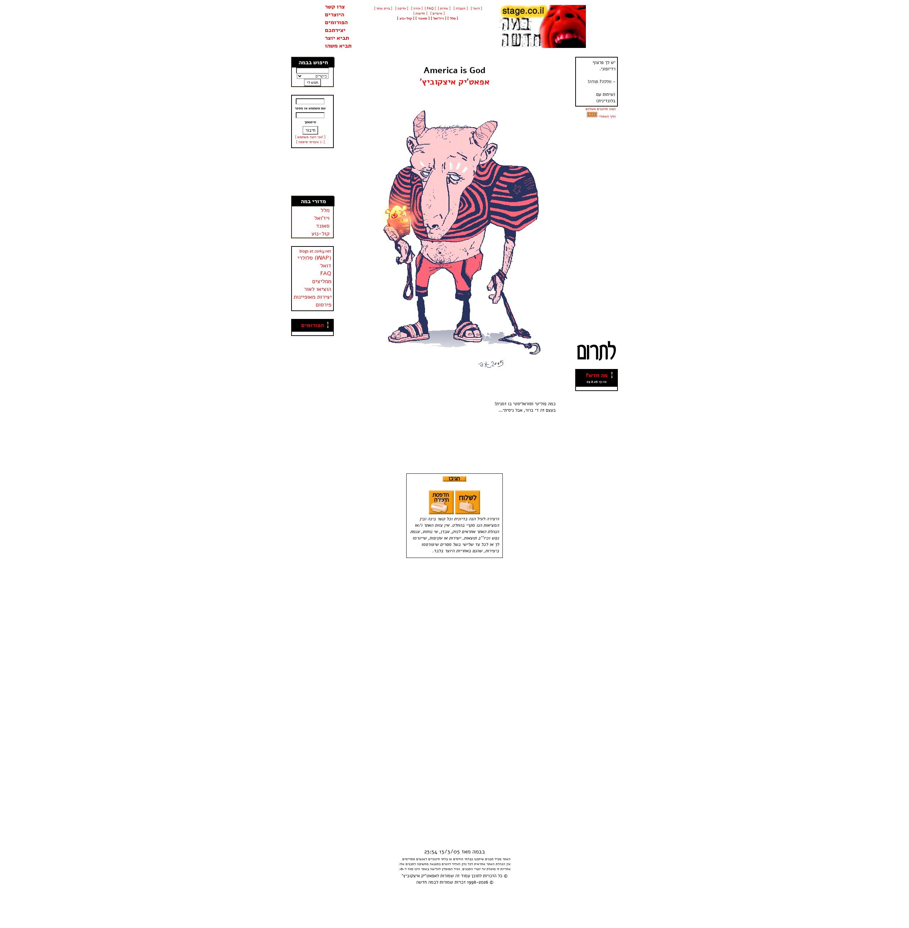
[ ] (405, 18)
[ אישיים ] (437, 13)
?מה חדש (597, 375)
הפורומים (336, 22)
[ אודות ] (444, 8)
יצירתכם (335, 30)
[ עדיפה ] (401, 8)
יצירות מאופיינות (313, 297)
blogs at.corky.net (315, 251)
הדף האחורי (607, 116)
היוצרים (334, 14)
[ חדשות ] (419, 13)
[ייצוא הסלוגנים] (592, 116)
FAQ (325, 273)
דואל (325, 266)
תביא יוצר (337, 38)
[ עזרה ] (416, 8)
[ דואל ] (476, 8)
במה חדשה (426, 882)
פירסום (323, 305)
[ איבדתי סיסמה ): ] (310, 142)
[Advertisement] (313, 172)
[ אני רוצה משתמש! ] (310, 137)
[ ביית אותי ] (383, 8)
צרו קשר (335, 7)
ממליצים (321, 281)
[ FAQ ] (430, 8)
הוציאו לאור (317, 289)
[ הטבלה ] (460, 8)
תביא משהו (338, 46)
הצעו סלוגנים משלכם (601, 109)
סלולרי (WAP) (314, 258)
